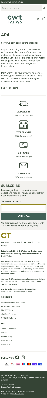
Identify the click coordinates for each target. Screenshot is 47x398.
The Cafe (16, 242)
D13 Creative (19, 394)
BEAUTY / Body (7, 310)
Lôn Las (37, 242)
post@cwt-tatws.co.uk (11, 387)
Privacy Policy (6, 340)
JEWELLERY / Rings (8, 314)
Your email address (11, 201)
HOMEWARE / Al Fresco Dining (13, 302)
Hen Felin (27, 242)
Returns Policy (6, 336)
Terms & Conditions (9, 329)
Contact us (5, 344)
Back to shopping (9, 88)
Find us (4, 246)
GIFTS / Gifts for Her (9, 318)
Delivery (4, 332)
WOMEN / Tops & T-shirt (10, 306)
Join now (23, 216)
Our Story (5, 242)
